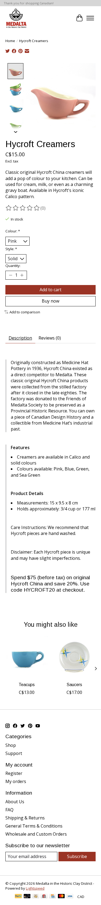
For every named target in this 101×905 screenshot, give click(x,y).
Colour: (12, 231)
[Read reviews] (22, 208)
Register (13, 773)
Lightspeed (35, 888)
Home (10, 40)
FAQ (9, 810)
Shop (10, 745)
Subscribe (77, 856)
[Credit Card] (52, 896)
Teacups (27, 684)
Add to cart (50, 290)
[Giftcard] (44, 896)
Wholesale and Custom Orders (36, 834)
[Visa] (70, 896)
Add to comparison (24, 312)
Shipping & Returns (25, 818)
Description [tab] (20, 338)
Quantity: (12, 265)
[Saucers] (74, 657)
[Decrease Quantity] (10, 275)
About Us (14, 802)
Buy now (50, 301)
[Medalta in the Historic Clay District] (16, 18)
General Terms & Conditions (33, 826)
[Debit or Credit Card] (27, 896)
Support (13, 753)
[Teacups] (26, 657)
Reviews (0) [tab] (50, 338)
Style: (11, 248)
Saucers (74, 684)
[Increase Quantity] (21, 275)
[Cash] (35, 896)
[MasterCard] (61, 896)
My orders (15, 781)
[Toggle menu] (90, 18)
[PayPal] (18, 896)
